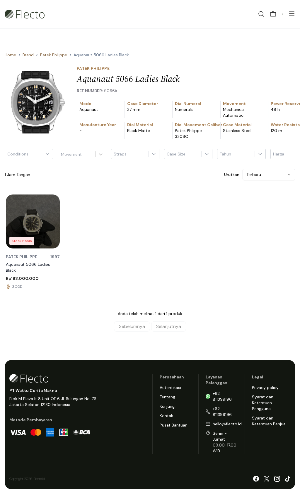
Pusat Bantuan (174, 425)
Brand (28, 54)
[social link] (256, 479)
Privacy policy (265, 387)
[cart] (273, 14)
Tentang (167, 397)
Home (10, 54)
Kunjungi (167, 406)
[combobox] (61, 154)
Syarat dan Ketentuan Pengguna (262, 402)
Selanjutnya (168, 326)
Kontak (166, 415)
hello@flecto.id (227, 424)
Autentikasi (170, 387)
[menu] (291, 13)
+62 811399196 (222, 396)
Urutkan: (232, 174)
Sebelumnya (132, 326)
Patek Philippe (53, 54)
